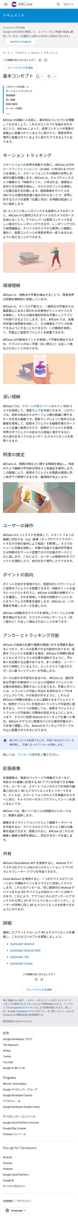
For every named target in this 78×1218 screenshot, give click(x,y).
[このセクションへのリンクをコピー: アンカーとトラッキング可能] (62, 636)
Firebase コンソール (14, 1134)
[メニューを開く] (5, 4)
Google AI (8, 1180)
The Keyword (10, 1044)
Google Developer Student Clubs (21, 1106)
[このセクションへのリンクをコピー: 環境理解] (24, 286)
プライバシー (24, 1201)
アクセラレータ (11, 1101)
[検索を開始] (58, 4)
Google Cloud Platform (16, 1174)
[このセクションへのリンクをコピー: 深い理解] (24, 397)
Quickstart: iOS (19, 957)
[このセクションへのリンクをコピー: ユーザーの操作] (37, 526)
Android (7, 1157)
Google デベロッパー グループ (20, 1089)
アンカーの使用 (27, 754)
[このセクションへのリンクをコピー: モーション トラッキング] (55, 156)
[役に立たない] (45, 60)
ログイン (68, 4)
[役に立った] (40, 60)
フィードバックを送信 (20, 67)
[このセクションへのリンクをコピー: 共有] (15, 854)
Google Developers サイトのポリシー (27, 1011)
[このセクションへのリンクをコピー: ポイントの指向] (37, 575)
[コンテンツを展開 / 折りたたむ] (27, 87)
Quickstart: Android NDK (25, 950)
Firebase (8, 1168)
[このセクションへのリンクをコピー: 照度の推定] (28, 455)
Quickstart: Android (22, 944)
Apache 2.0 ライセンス (25, 1007)
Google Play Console (14, 1128)
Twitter (7, 1056)
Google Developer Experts (17, 1095)
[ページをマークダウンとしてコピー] (49, 76)
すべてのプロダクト (14, 1186)
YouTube (8, 1062)
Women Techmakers (15, 1083)
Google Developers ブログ (17, 1039)
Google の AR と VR (14, 1068)
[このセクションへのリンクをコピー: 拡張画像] (24, 769)
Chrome (7, 1163)
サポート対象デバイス (36, 406)
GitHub (7, 1050)
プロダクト (20, 52)
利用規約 (8, 1201)
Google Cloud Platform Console (21, 1122)
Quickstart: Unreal (21, 963)
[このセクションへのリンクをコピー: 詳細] (15, 923)
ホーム (6, 52)
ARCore (25, 4)
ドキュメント (14, 15)
